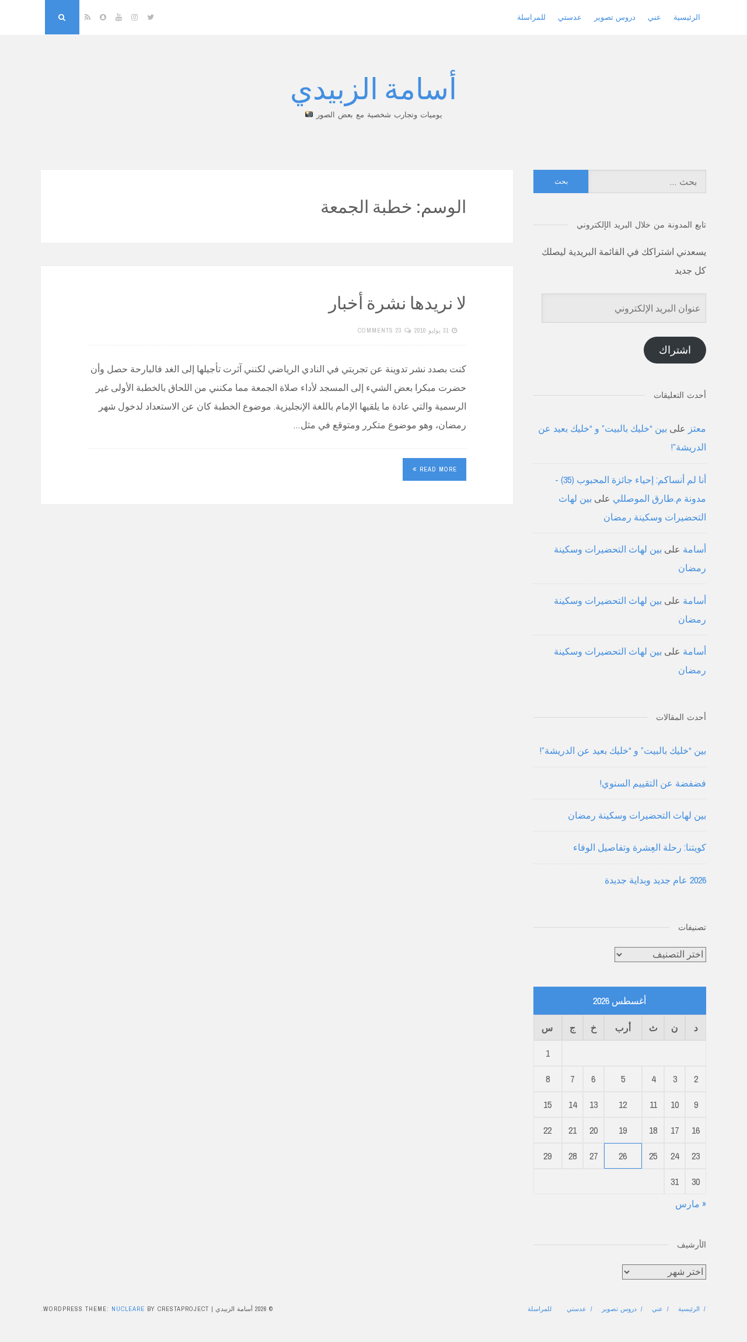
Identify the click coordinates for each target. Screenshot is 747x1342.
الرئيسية (686, 17)
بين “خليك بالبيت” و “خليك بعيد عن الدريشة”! (623, 750)
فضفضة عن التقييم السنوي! (653, 783)
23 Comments (380, 330)
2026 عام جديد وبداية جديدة (655, 879)
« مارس (690, 1203)
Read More (438, 469)
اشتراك (675, 350)
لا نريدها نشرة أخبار (397, 302)
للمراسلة (531, 17)
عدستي (570, 17)
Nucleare (128, 1309)
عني (654, 17)
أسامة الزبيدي (373, 87)
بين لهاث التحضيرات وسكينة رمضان (637, 815)
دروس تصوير (615, 17)
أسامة (694, 549)
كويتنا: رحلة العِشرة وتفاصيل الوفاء (639, 847)
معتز (697, 428)
